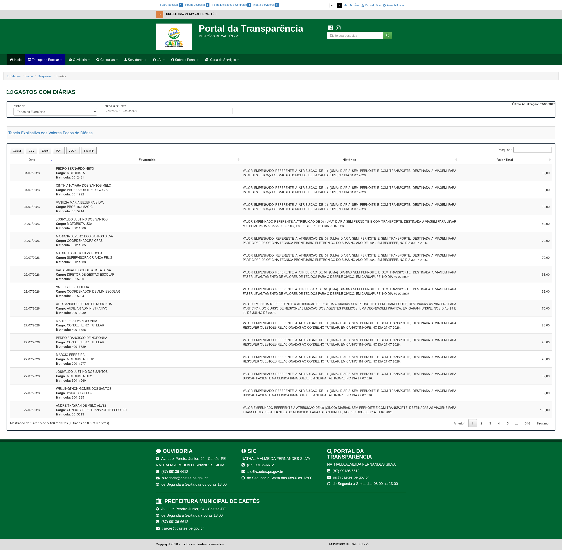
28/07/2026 (32, 308)
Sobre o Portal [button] (185, 60)
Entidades (14, 76)
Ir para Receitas (170, 4)
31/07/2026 (32, 173)
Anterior (459, 423)
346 (527, 423)
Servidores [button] (135, 60)
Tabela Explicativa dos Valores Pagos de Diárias (50, 132)
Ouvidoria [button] (80, 60)
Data (32, 159)
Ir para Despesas (196, 4)
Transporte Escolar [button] (45, 60)
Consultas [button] (107, 60)
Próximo (543, 423)
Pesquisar (505, 150)
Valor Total (505, 159)
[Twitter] (338, 27)
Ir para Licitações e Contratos (231, 4)
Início (17, 60)
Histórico (349, 159)
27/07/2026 (32, 325)
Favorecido (147, 159)
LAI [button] (159, 60)
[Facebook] (330, 27)
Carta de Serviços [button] (223, 60)
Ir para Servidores (265, 4)
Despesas (45, 76)
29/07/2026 (32, 223)
